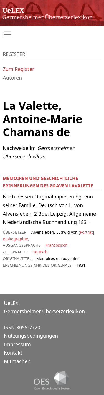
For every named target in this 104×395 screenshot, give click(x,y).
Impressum (17, 344)
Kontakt (13, 352)
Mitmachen (17, 361)
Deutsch (40, 251)
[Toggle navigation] (52, 34)
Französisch (56, 245)
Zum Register (18, 69)
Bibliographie (15, 238)
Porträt (86, 232)
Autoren (12, 77)
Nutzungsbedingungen (31, 335)
